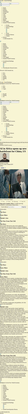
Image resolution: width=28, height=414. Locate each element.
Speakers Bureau (10, 34)
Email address (4, 207)
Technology (13, 142)
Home (1, 142)
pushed (21, 255)
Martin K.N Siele (4, 163)
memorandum (22, 373)
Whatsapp (16, 201)
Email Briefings (8, 0)
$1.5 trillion (13, 340)
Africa (26, 142)
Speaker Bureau (10, 68)
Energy (18, 142)
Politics (4, 142)
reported (5, 331)
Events (1, 0)
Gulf (21, 142)
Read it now (15, 205)
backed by (12, 298)
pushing (23, 319)
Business (8, 142)
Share (2, 167)
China (23, 142)
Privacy (5, 37)
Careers (8, 36)
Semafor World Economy (6, 145)
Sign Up (24, 207)
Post (4, 201)
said (1, 243)
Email (9, 201)
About (7, 33)
